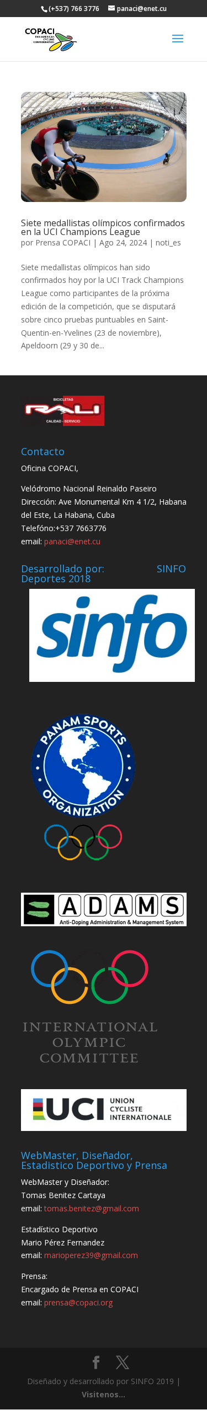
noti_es (168, 242)
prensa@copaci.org (78, 1302)
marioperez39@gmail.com (91, 1255)
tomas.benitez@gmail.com (91, 1208)
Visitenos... (103, 1394)
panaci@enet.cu (72, 541)
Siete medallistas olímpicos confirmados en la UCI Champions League (103, 227)
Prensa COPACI (63, 242)
